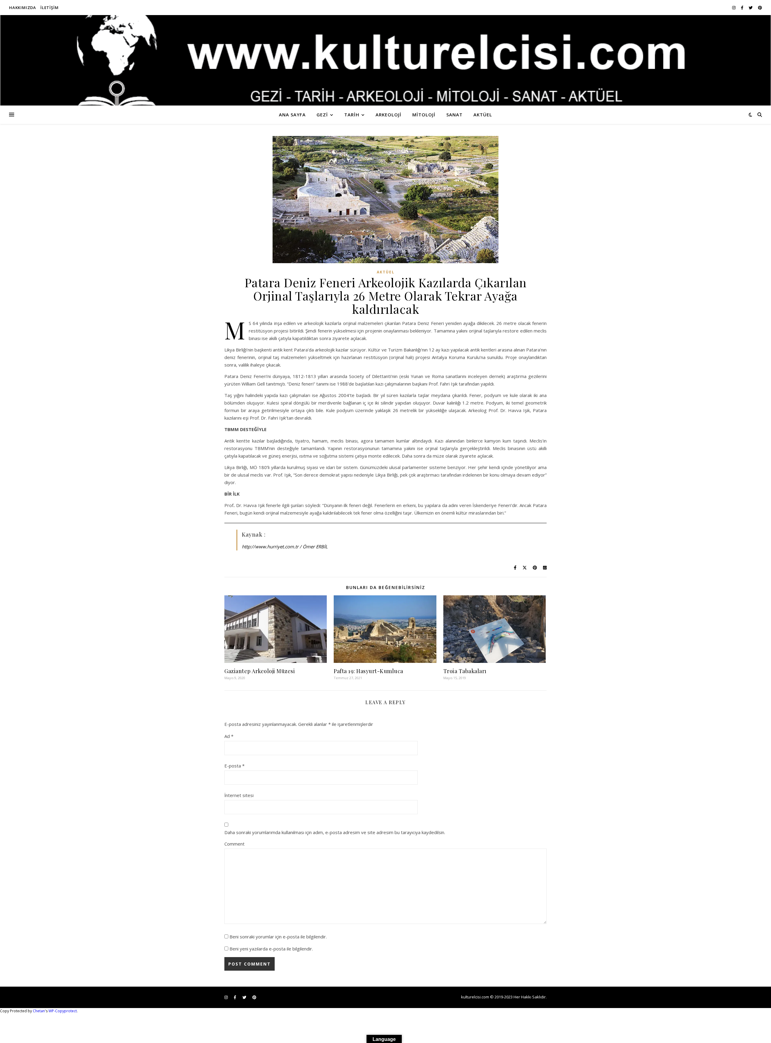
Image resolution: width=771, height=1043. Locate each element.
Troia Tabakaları (465, 671)
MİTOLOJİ (423, 115)
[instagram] (734, 7)
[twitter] (751, 7)
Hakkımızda (22, 7)
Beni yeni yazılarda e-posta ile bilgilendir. (271, 949)
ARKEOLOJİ (388, 115)
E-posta (234, 766)
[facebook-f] (742, 7)
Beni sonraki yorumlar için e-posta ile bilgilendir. (278, 937)
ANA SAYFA (292, 115)
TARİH (351, 115)
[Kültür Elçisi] (385, 60)
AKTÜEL (482, 115)
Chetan (39, 1010)
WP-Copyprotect (62, 1010)
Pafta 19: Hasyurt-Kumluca (368, 671)
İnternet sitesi (239, 795)
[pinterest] (760, 7)
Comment (234, 844)
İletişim (49, 7)
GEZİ (322, 115)
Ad (228, 736)
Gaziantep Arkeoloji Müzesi (259, 671)
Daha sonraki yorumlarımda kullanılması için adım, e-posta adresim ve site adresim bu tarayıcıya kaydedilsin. (334, 832)
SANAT (454, 115)
